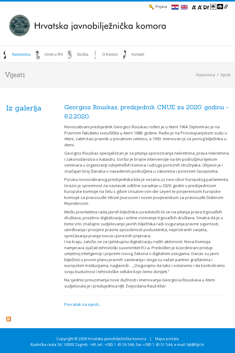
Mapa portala (167, 338)
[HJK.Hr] (117, 25)
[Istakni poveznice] (226, 6)
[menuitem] (17, 54)
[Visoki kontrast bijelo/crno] (213, 6)
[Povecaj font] (194, 6)
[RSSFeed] (8, 318)
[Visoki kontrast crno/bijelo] (220, 6)
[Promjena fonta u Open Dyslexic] (206, 6)
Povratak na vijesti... (82, 304)
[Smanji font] (199, 6)
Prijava (161, 6)
